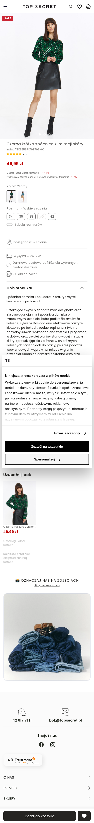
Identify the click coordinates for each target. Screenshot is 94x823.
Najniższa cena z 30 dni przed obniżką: (42, 177)
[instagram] (52, 745)
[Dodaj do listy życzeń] (84, 816)
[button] (47, 777)
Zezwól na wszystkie (47, 446)
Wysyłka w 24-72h (27, 256)
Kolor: (17, 186)
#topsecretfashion (47, 585)
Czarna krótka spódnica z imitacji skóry (45, 144)
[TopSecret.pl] (39, 6)
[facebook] (41, 745)
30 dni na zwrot (25, 274)
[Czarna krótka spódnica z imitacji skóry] (47, 76)
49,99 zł (15, 163)
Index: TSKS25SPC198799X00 (26, 149)
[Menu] (7, 6)
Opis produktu (19, 288)
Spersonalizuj (44, 459)
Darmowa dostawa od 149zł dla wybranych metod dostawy (45, 264)
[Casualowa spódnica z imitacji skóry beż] (23, 196)
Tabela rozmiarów (28, 224)
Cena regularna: (28, 173)
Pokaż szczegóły (67, 433)
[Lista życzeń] (79, 6)
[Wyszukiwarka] (70, 6)
